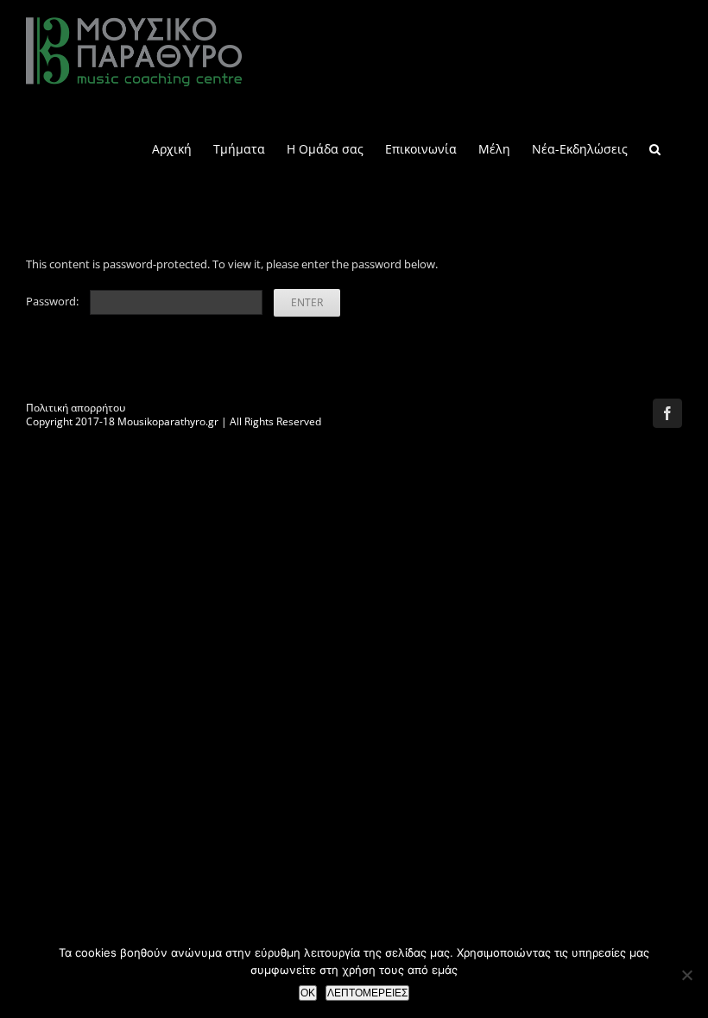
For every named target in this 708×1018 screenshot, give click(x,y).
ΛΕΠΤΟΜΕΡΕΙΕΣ (367, 993)
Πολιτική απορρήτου (75, 407)
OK (307, 993)
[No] (686, 974)
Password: (53, 301)
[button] (655, 148)
